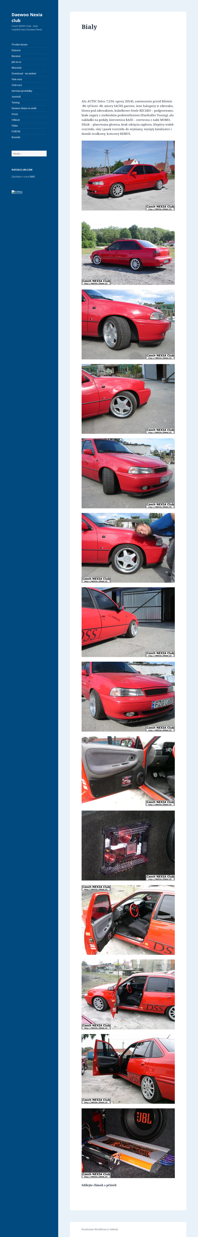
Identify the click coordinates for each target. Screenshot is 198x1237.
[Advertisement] (128, 66)
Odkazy (16, 119)
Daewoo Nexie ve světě (24, 108)
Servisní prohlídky (22, 91)
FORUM (16, 131)
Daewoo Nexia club (27, 17)
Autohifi (16, 96)
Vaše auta (17, 79)
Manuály (17, 67)
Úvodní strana (19, 44)
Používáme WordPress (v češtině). (100, 1229)
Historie (16, 50)
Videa (15, 125)
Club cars (17, 85)
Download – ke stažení (24, 73)
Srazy (15, 114)
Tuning (16, 102)
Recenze (16, 56)
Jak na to (16, 62)
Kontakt (16, 137)
